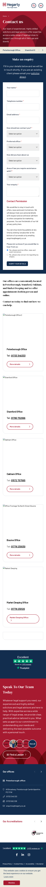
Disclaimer (39, 864)
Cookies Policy (18, 864)
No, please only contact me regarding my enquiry (23, 256)
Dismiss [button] (11, 883)
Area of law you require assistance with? (21, 169)
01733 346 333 (11, 796)
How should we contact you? (19, 128)
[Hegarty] (11, 5)
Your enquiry (13, 184)
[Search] (33, 5)
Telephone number (15, 101)
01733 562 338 (11, 801)
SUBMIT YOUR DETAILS (17, 264)
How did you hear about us (18, 155)
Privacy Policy (7, 864)
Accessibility (30, 864)
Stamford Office (32, 50)
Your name (12, 87)
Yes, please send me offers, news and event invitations (22, 251)
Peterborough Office (11, 50)
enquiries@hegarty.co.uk (16, 238)
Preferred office (14, 141)
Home (5, 16)
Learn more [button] (8, 877)
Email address (13, 114)
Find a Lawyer (17, 754)
